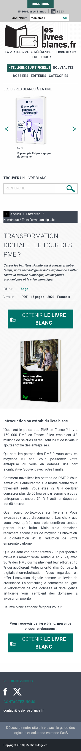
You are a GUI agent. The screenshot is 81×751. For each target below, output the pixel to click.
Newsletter (19, 18)
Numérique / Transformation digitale (29, 220)
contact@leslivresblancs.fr (23, 710)
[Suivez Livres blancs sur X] (17, 691)
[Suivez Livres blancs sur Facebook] (7, 691)
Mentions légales (36, 745)
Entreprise (33, 214)
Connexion (40, 4)
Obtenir (44, 319)
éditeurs (38, 76)
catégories (58, 76)
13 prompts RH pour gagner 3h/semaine (34, 155)
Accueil (15, 214)
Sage (24, 289)
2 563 (60, 11)
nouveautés (63, 68)
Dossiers (20, 76)
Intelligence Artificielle (29, 68)
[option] (40, 127)
